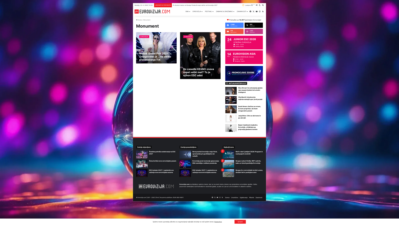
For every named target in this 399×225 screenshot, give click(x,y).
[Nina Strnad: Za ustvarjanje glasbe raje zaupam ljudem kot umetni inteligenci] (231, 91)
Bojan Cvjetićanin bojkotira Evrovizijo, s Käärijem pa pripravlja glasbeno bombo (247, 127)
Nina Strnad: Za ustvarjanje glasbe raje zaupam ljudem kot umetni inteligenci (250, 90)
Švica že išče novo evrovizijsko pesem (162, 161)
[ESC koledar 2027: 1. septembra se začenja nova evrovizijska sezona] (142, 173)
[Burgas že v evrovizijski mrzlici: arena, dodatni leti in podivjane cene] (228, 173)
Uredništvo (234, 197)
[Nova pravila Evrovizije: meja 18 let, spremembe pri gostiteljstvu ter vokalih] (185, 154)
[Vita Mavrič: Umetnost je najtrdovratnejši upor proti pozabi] (231, 100)
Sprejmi (240, 222)
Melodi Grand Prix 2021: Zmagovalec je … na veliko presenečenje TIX (155, 56)
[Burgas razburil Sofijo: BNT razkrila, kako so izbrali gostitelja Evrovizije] (228, 164)
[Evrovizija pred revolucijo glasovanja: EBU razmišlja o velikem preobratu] (185, 164)
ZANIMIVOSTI (241, 11)
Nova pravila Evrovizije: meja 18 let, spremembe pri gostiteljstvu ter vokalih (204, 154)
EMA (187, 11)
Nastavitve (218, 222)
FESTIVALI (208, 11)
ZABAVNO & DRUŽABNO (224, 11)
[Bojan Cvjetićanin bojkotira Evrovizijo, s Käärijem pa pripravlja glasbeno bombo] (231, 128)
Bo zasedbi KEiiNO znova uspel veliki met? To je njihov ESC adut (198, 72)
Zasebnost (259, 197)
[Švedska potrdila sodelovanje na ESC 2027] (142, 154)
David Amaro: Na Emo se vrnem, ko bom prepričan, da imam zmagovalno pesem (249, 109)
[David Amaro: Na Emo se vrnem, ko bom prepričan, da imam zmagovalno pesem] (231, 109)
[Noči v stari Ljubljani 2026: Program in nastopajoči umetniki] (228, 154)
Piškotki (251, 197)
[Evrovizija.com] (152, 11)
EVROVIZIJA (197, 11)
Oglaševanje (244, 197)
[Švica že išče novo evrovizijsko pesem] (142, 164)
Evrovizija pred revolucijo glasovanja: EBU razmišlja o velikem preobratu (196, 5)
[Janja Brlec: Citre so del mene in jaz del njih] (231, 118)
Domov (139, 20)
